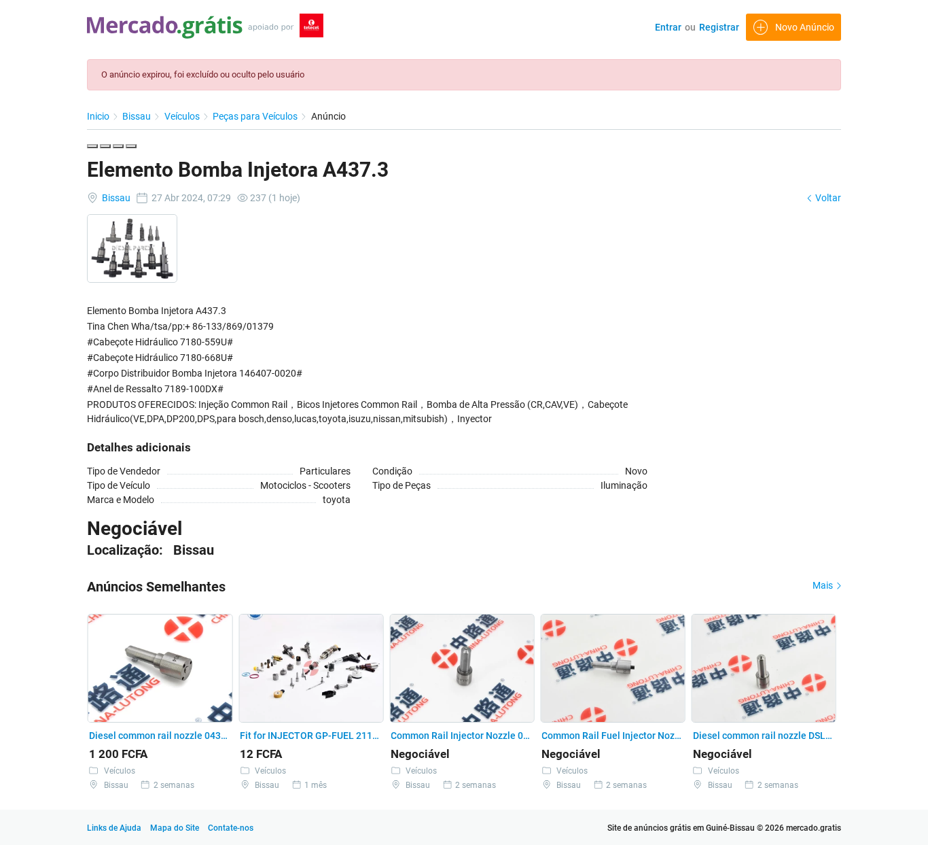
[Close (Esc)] (92, 146)
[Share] (105, 146)
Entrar (668, 27)
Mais (824, 585)
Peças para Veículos (256, 116)
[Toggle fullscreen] (118, 146)
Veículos (183, 116)
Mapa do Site (175, 828)
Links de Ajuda (114, 828)
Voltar (827, 197)
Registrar (719, 27)
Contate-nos (230, 828)
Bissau (137, 116)
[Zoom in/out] (131, 146)
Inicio (99, 116)
